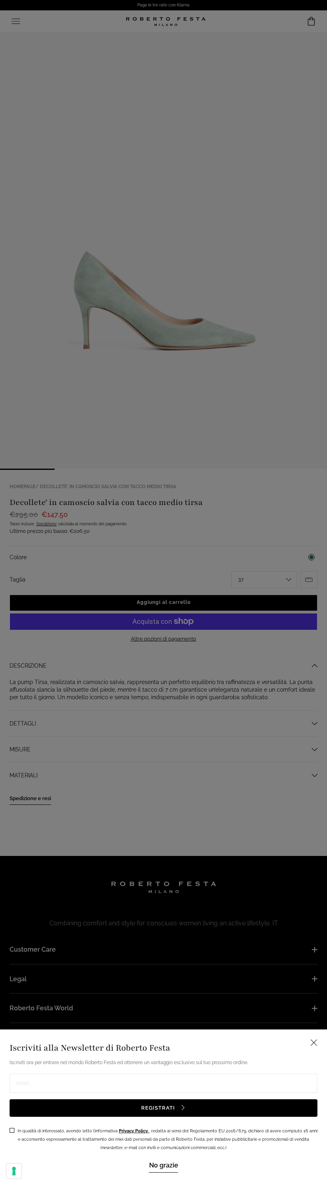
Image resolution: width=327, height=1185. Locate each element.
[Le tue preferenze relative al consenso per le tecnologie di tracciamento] (14, 1171)
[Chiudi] (163, 592)
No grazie (163, 1165)
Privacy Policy (134, 1131)
